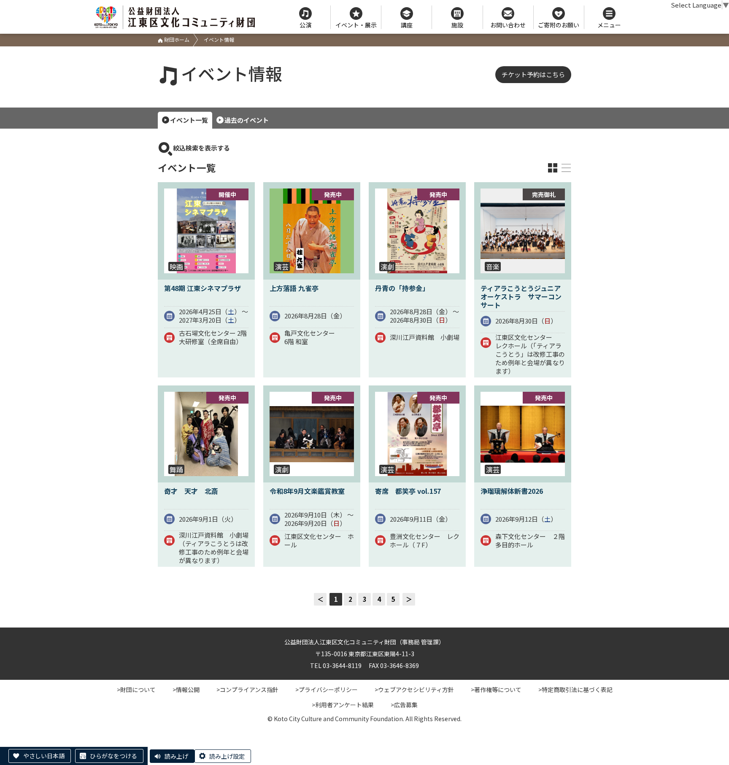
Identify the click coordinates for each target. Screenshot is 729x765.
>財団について (136, 689)
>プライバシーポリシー (326, 689)
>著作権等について (496, 689)
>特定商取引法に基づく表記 (575, 689)
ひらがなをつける (113, 756)
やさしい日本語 (44, 756)
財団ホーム (176, 39)
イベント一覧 (189, 120)
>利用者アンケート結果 (343, 704)
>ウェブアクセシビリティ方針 (414, 689)
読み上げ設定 (227, 756)
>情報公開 (186, 689)
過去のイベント (246, 120)
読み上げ (176, 756)
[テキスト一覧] (566, 168)
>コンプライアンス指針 (247, 689)
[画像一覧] (553, 168)
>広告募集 (404, 704)
